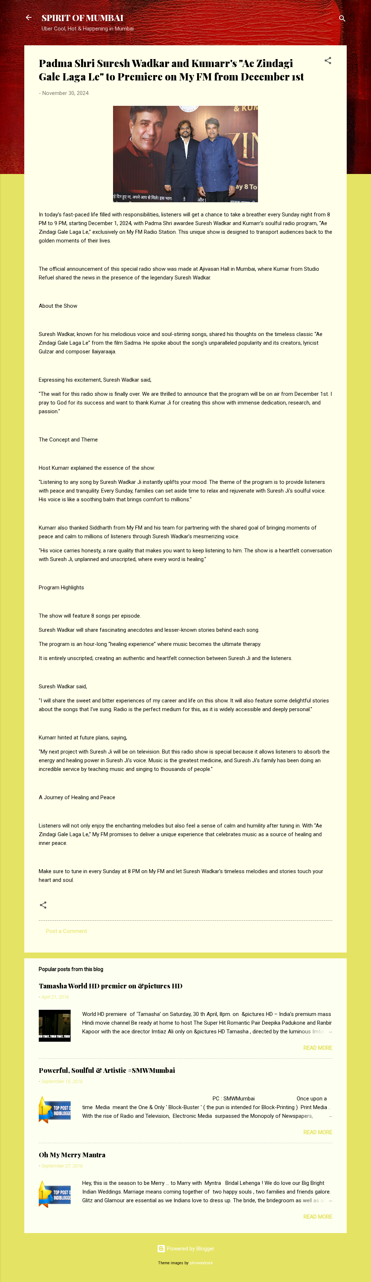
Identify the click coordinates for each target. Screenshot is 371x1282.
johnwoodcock (201, 1263)
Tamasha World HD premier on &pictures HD (111, 986)
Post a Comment (66, 931)
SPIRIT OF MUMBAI (83, 17)
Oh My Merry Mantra (72, 1154)
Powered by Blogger (190, 1248)
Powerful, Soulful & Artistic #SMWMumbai (107, 1070)
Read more (318, 1048)
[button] (328, 61)
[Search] (342, 20)
